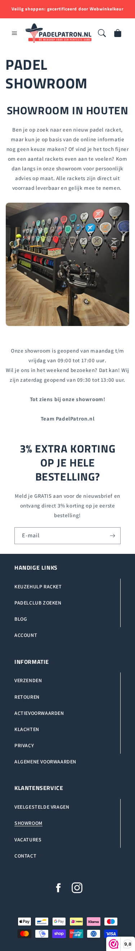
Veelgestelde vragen (41, 807)
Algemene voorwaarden (45, 761)
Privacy (24, 745)
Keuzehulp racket (38, 586)
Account (25, 635)
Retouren (27, 697)
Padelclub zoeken (38, 602)
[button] (14, 33)
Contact (25, 856)
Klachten (26, 729)
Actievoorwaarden (39, 713)
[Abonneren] (112, 535)
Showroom (28, 823)
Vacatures (27, 839)
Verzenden (28, 680)
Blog (20, 619)
